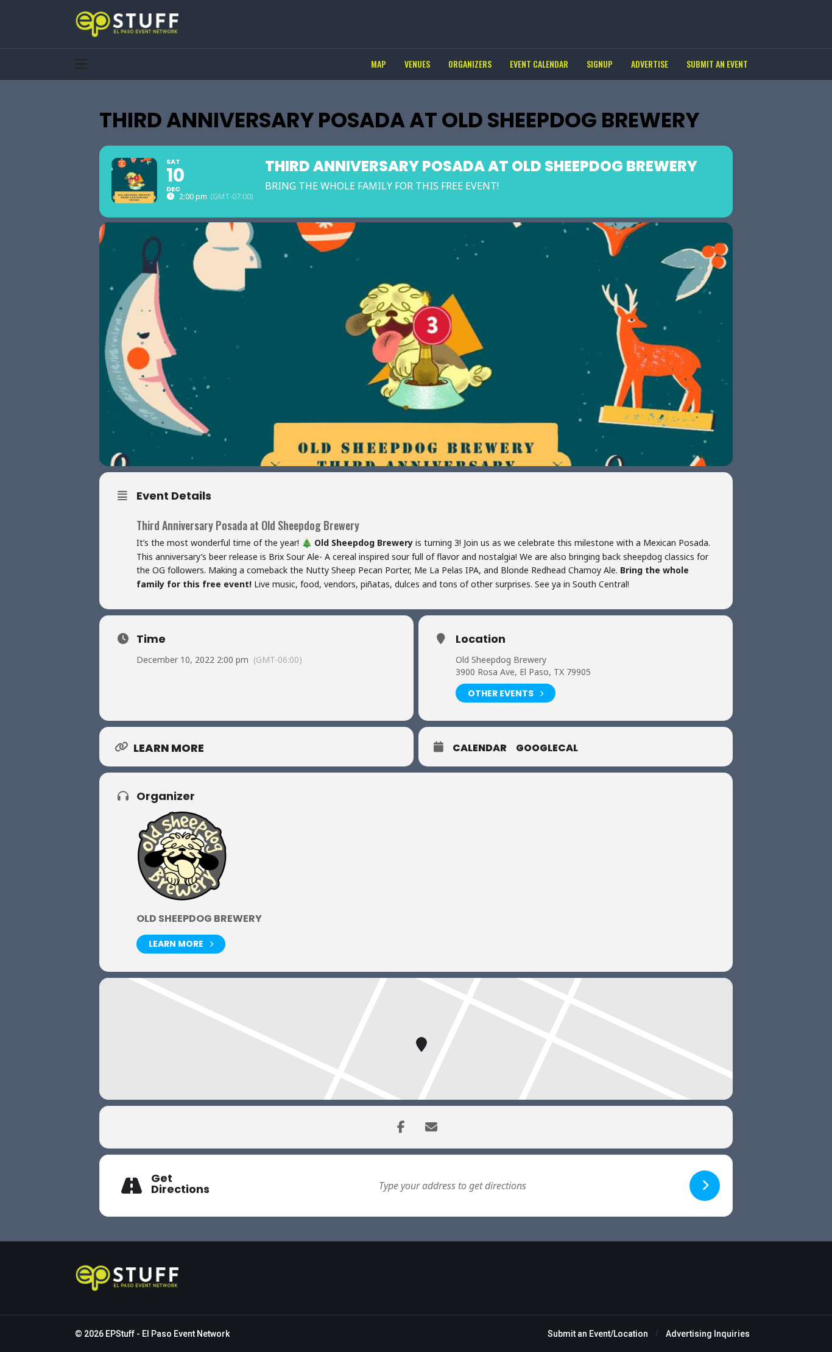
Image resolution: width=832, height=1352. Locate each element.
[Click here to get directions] (704, 1185)
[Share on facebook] (401, 1127)
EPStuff (120, 1334)
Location (481, 639)
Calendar (480, 748)
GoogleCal (547, 748)
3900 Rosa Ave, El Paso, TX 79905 (523, 672)
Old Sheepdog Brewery (501, 659)
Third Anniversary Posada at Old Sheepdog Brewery (247, 525)
